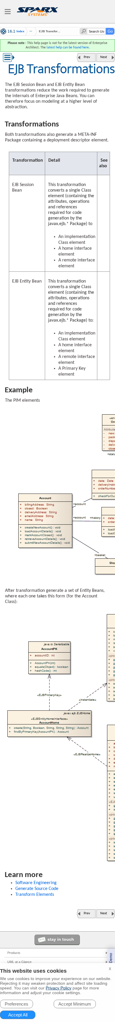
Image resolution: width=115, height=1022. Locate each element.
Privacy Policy (58, 988)
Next (103, 57)
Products (13, 953)
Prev (87, 57)
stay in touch (60, 939)
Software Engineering (36, 883)
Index (20, 31)
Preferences (16, 1003)
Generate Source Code (36, 888)
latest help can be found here (68, 47)
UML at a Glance (19, 962)
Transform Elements (34, 894)
